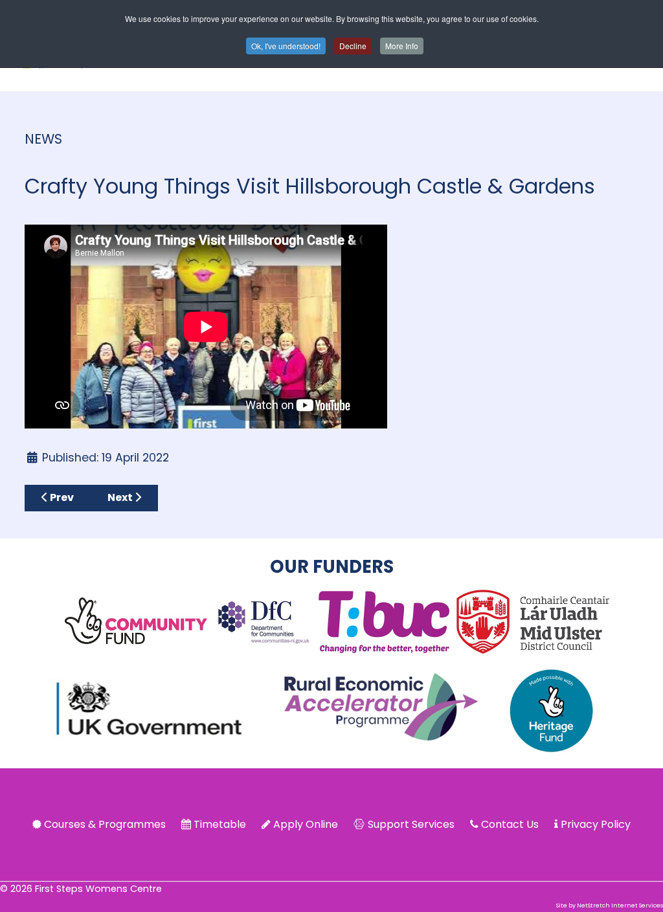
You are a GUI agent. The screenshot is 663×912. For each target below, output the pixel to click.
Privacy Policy (596, 824)
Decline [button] (352, 45)
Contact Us (510, 824)
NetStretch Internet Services (620, 905)
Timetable (220, 824)
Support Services (411, 824)
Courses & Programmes (105, 824)
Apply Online (305, 824)
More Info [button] (401, 45)
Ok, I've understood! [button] (285, 45)
